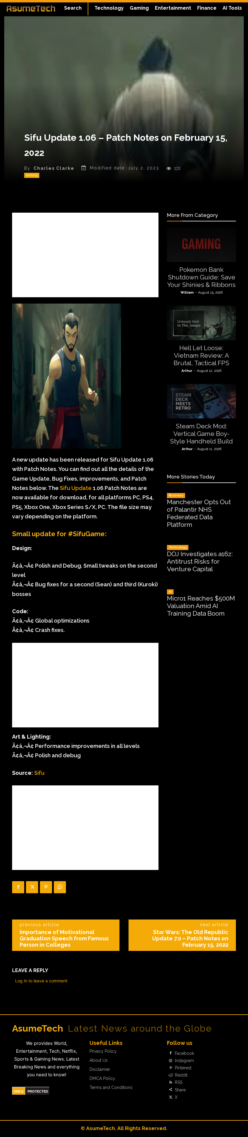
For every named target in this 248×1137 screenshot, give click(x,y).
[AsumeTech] (31, 8)
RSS (178, 1082)
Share (180, 1090)
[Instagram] (170, 1060)
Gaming (32, 175)
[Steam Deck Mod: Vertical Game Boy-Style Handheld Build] (201, 401)
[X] (32, 887)
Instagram (184, 1060)
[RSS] (170, 1082)
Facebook (184, 1053)
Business (176, 495)
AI (170, 591)
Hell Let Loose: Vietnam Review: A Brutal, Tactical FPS (201, 355)
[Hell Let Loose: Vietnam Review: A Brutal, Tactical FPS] (201, 323)
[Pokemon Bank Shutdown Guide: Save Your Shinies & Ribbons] (201, 244)
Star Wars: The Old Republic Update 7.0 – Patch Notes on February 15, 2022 (190, 938)
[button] (73, 8)
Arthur (186, 371)
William (187, 293)
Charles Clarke (54, 168)
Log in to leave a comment (41, 980)
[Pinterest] (46, 887)
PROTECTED (38, 1091)
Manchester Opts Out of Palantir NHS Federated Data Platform (199, 513)
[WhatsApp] (60, 887)
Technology (178, 547)
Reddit (181, 1075)
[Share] (170, 1090)
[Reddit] (170, 1075)
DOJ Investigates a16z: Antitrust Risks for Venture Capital (200, 561)
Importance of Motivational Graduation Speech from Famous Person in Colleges (64, 938)
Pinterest (183, 1068)
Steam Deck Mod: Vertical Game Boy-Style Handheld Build (201, 433)
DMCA (19, 1091)
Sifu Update (76, 488)
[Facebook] (18, 887)
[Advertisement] (85, 255)
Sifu (39, 773)
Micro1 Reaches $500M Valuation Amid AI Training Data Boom (201, 605)
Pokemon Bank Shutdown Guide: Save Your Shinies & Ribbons (201, 277)
